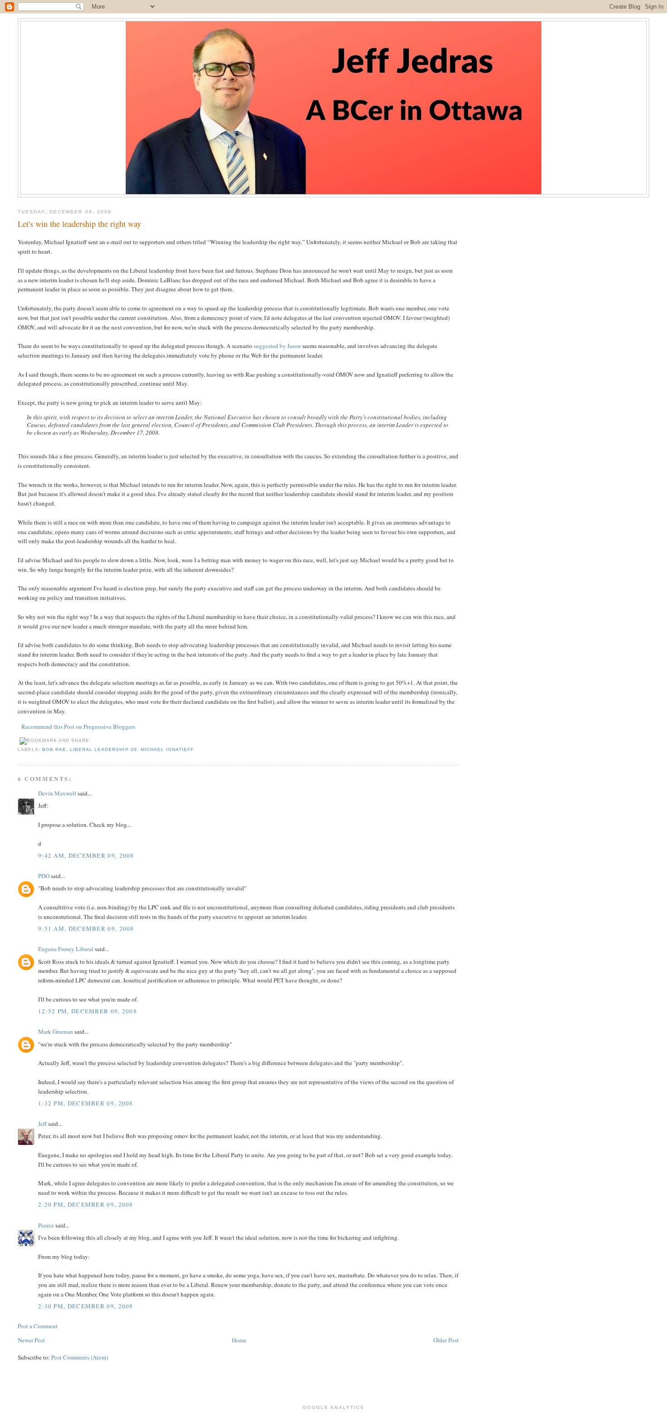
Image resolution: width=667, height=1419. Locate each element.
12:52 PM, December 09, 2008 (87, 1011)
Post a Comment (38, 1326)
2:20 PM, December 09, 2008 (85, 1204)
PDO (43, 876)
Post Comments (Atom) (79, 1357)
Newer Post (31, 1340)
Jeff (42, 1123)
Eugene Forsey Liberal (65, 949)
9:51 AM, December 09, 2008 (86, 928)
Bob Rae (54, 749)
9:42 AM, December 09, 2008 (86, 855)
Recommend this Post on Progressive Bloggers (78, 726)
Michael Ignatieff (167, 749)
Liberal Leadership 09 (103, 749)
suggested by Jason (277, 346)
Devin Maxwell (57, 793)
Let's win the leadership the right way (79, 223)
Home (239, 1340)
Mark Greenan (55, 1031)
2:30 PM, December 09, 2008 (85, 1306)
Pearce (46, 1225)
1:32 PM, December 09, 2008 (85, 1103)
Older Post (446, 1340)
